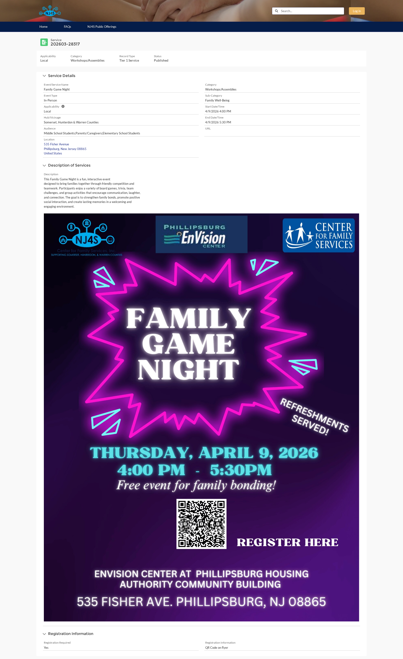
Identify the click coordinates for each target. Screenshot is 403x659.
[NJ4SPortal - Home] (50, 11)
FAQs (67, 26)
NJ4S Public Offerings (101, 26)
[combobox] (312, 10)
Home (43, 26)
